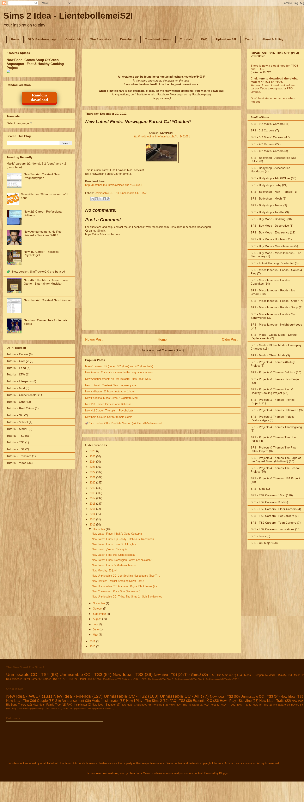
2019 (93, 487)
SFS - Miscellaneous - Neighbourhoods (276, 324)
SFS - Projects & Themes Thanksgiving (276, 427)
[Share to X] (100, 199)
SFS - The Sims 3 (220, 675)
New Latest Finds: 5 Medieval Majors (114, 565)
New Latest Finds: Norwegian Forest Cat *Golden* (122, 560)
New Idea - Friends (72, 696)
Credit (249, 39)
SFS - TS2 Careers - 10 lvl (268, 495)
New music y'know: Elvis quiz (109, 549)
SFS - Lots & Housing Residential (272, 263)
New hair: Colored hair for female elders (108, 416)
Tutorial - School (17, 422)
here (262, 78)
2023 (93, 466)
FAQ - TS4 (102, 679)
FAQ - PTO (227, 704)
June (96, 629)
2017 (93, 498)
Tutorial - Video (16, 462)
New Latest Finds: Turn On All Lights (114, 544)
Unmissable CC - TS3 (81, 674)
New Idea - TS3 (128, 674)
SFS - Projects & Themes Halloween (274, 410)
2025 (93, 456)
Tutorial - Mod (16, 388)
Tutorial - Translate (19, 456)
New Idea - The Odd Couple (27, 700)
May (96, 634)
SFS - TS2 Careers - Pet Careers (272, 515)
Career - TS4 (50, 679)
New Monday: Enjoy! (104, 570)
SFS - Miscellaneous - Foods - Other (275, 300)
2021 (93, 477)
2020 (93, 482)
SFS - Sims (258, 488)
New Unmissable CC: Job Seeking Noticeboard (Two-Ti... (126, 575)
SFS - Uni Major (261, 543)
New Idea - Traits (271, 700)
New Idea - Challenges (134, 704)
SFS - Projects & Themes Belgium (273, 372)
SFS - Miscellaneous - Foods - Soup (274, 307)
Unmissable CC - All (107, 193)
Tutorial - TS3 (15, 442)
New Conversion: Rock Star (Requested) (116, 591)
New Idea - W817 (23, 696)
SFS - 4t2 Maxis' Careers (267, 151)
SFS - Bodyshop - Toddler (267, 212)
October (98, 608)
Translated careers (158, 39)
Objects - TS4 (131, 679)
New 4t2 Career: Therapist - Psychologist (109, 410)
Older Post (229, 339)
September (100, 613)
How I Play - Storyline (236, 700)
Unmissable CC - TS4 (27, 674)
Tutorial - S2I (15, 415)
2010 (93, 646)
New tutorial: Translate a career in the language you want (119, 372)
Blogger (223, 773)
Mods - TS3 (115, 679)
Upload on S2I (226, 39)
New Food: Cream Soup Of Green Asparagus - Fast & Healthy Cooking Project (35, 64)
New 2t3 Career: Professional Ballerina (108, 404)
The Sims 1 (157, 704)
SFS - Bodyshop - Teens (266, 205)
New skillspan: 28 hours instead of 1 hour (110, 391)
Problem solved (103, 708)
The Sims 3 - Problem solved (176, 679)
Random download (39, 97)
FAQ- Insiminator (77, 704)
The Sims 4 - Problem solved (207, 679)
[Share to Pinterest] (108, 199)
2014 (93, 514)
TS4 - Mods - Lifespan (250, 675)
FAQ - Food (210, 704)
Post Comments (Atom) (170, 350)
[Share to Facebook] (104, 199)
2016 (93, 503)
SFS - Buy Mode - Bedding (268, 219)
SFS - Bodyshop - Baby (266, 185)
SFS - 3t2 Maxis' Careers (267, 137)
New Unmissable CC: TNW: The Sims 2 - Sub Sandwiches (127, 596)
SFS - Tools (258, 536)
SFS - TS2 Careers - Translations (272, 529)
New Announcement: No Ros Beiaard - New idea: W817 (118, 378)
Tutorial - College (18, 361)
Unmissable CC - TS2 (133, 193)
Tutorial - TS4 (15, 449)
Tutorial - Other (16, 401)
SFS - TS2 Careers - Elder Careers (274, 509)
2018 (93, 493)
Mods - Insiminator (105, 700)
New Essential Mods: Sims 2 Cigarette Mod (111, 397)
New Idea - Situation (104, 704)
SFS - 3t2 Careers (262, 130)
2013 (93, 519)
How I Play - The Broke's (18, 708)
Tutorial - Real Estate (20, 408)
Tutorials (186, 39)
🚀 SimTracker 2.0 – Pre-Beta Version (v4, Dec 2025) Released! (123, 423)
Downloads (128, 39)
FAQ (204, 39)
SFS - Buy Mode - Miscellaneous (272, 246)
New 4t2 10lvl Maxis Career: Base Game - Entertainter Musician (46, 281)
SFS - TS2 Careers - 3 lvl (267, 502)
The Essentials (100, 39)
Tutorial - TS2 (15, 435)
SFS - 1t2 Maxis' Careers (267, 123)
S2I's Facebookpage (42, 39)
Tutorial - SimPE (17, 428)
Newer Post (93, 339)
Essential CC (202, 700)
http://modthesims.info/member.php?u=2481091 (161, 136)
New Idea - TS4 (165, 675)
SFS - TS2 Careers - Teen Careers (273, 522)
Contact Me (73, 39)
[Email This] (92, 199)
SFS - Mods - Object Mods (268, 355)
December (99, 529)
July (96, 624)
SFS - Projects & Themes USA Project (275, 478)
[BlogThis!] (96, 199)
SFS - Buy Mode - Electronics (270, 232)
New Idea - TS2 (221, 696)
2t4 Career (32, 679)
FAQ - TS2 (177, 700)
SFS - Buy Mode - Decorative (270, 225)
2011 (93, 641)
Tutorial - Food (16, 367)
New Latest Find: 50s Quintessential (113, 554)
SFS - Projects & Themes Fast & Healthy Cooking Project (272, 391)
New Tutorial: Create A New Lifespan (48, 300)
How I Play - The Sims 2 (144, 700)
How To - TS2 (260, 704)
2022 (93, 472)
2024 (93, 461)
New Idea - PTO (85, 708)
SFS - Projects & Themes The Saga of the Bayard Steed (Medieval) (276, 459)
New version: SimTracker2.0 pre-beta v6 (38, 271)
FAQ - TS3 (67, 679)
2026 (93, 451)
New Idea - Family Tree (47, 704)
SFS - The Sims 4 (150, 679)
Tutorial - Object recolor (22, 395)
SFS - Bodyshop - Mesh (266, 198)
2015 (93, 508)
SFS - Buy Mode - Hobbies (268, 239)
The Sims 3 (192, 675)
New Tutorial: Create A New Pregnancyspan (111, 385)
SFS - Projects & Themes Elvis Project (275, 379)
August (97, 618)
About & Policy (272, 39)
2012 (93, 524)
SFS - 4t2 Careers (262, 144)
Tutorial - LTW (16, 374)
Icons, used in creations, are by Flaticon (113, 773)
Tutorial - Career (17, 354)
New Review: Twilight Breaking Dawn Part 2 (118, 580)
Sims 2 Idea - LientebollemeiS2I (68, 15)
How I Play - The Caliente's (46, 708)
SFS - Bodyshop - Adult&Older (270, 178)
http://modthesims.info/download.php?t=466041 (113, 184)
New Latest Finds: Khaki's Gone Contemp (117, 533)
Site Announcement (69, 700)
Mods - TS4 (275, 675)
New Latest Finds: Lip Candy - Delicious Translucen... (124, 539)
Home (15, 39)
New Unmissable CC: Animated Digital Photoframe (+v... (125, 586)
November (99, 603)
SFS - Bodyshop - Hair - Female (272, 191)
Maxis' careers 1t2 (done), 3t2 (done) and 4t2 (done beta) (119, 366)
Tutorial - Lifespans (19, 381)
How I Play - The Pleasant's (184, 704)
